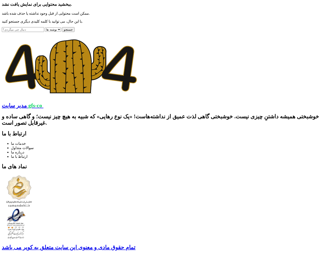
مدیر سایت (22, 105)
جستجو (68, 29)
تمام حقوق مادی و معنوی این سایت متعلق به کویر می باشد (69, 247)
